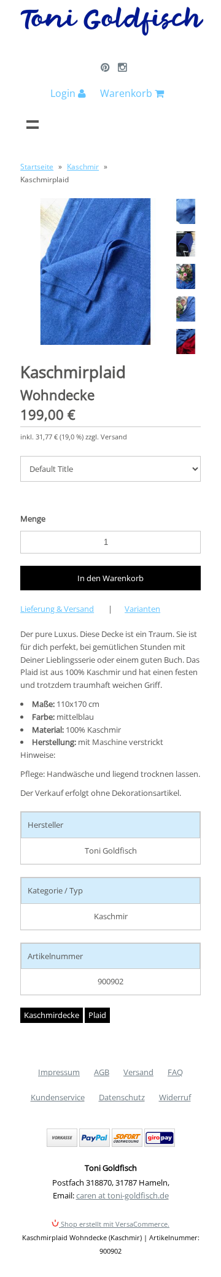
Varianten (142, 608)
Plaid (97, 1014)
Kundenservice (58, 1097)
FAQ (175, 1072)
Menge (32, 518)
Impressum (59, 1072)
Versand (138, 1072)
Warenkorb (127, 93)
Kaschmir (83, 166)
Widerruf (175, 1097)
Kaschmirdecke (51, 1014)
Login (64, 93)
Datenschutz (122, 1097)
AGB (101, 1072)
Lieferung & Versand (57, 608)
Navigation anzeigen (32, 124)
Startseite (36, 166)
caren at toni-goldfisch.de (122, 1195)
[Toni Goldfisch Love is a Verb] (112, 33)
